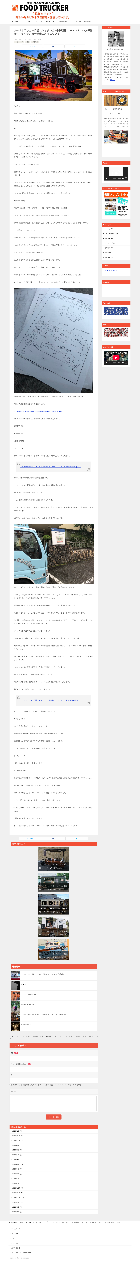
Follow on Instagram (117, 292)
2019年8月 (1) (17, 1150)
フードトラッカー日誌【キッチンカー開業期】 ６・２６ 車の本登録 (32, 1037)
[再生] (106, 178)
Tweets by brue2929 (110, 270)
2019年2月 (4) (17, 1178)
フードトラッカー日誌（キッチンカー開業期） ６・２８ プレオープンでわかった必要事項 (76, 1037)
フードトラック (19, 42)
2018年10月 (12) (18, 1197)
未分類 (27, 42)
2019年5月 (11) (17, 1164)
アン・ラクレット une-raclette (81, 21)
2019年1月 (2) (17, 1183)
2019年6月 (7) (17, 1159)
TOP (21, 1222)
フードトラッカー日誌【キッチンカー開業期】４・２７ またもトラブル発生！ (43, 1014)
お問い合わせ (63, 21)
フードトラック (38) (111, 233)
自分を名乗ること (26, 1024)
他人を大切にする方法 (27, 1004)
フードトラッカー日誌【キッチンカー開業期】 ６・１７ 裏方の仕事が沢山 (49, 700)
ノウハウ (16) (109, 229)
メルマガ (39, 21)
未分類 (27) (108, 252)
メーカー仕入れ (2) (111, 243)
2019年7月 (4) (17, 1155)
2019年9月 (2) (17, 1145)
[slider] (114, 178)
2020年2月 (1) (17, 1131)
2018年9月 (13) (17, 1202)
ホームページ (15, 21)
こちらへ (112, 80)
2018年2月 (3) (17, 1212)
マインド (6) (109, 238)
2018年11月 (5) (17, 1193)
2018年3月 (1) (17, 1207)
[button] (116, 174)
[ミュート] (123, 178)
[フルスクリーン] (126, 178)
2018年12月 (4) (17, 1188)
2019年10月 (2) (17, 1140)
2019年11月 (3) (17, 1136)
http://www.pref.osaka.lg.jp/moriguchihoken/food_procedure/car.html (39, 411)
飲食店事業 (35, 42)
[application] (116, 174)
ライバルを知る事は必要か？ (29, 994)
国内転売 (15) (109, 248)
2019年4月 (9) (17, 1169)
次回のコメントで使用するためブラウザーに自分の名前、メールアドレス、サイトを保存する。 (47, 1085)
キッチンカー (50, 21)
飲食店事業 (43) (110, 257)
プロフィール (27, 21)
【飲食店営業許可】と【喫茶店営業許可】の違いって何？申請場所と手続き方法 (50, 467)
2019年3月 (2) (17, 1174)
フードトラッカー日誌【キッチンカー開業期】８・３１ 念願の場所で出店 (43, 974)
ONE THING (24, 984)
